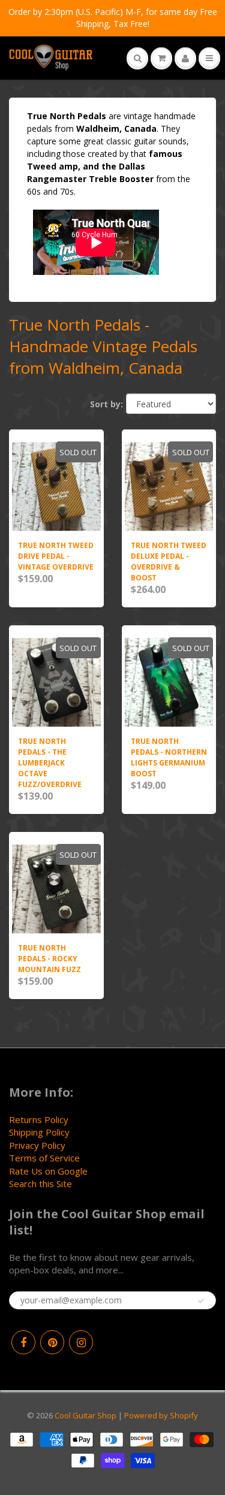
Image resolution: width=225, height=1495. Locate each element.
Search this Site (40, 1184)
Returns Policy (38, 1119)
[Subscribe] (201, 1301)
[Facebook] (23, 1342)
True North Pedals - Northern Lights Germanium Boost (169, 757)
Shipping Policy (39, 1132)
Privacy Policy (37, 1145)
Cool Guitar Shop (85, 1415)
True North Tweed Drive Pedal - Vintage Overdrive (56, 556)
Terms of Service (44, 1158)
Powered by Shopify (161, 1415)
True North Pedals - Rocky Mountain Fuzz (49, 959)
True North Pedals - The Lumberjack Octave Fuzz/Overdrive (50, 762)
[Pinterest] (52, 1342)
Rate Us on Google (48, 1171)
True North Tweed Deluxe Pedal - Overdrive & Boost (168, 561)
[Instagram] (81, 1342)
